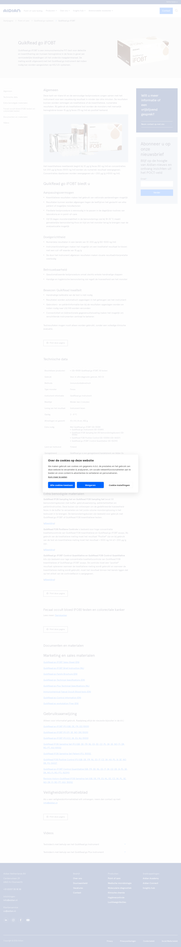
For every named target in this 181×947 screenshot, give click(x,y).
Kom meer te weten (57, 476)
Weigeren (90, 485)
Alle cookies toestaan (61, 485)
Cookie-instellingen (119, 485)
